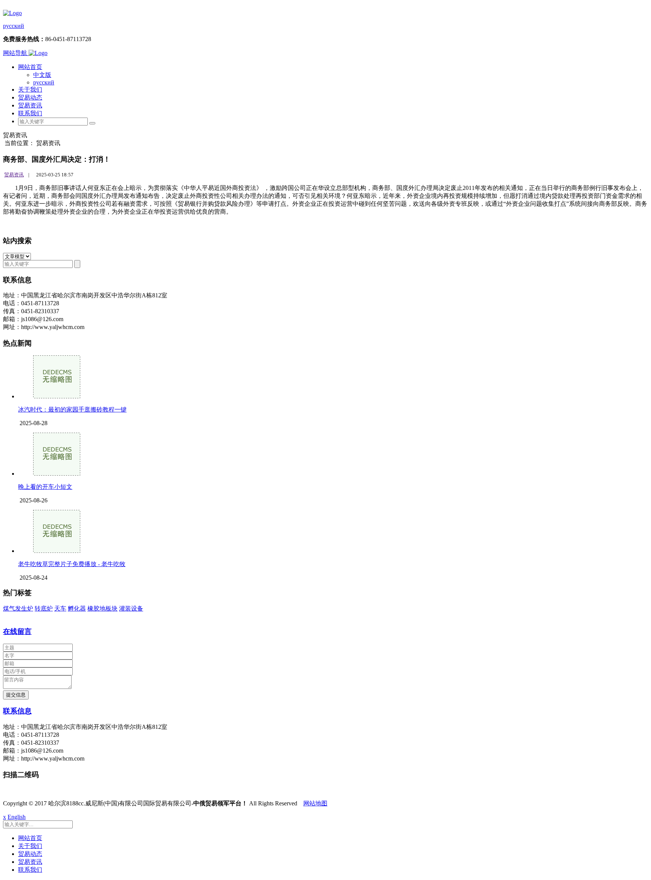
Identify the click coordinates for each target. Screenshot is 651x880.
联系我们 (30, 113)
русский (13, 26)
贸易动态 (30, 97)
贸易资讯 (30, 105)
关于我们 (30, 89)
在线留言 (17, 631)
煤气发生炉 (18, 608)
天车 (60, 608)
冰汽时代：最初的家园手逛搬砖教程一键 (72, 409)
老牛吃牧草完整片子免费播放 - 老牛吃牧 (71, 564)
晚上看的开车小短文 (45, 487)
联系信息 (17, 711)
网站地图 (315, 803)
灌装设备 (131, 608)
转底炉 (44, 608)
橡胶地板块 (102, 608)
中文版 (42, 75)
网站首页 (30, 67)
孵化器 (77, 608)
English (17, 817)
